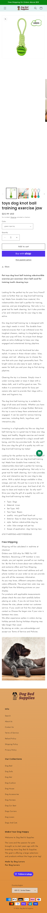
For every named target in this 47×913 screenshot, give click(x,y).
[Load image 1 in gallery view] (11, 193)
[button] (5, 8)
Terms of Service (12, 732)
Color (4, 221)
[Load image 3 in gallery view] (35, 193)
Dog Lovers (9, 817)
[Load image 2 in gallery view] (23, 193)
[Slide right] (44, 194)
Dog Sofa (9, 771)
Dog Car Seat (10, 805)
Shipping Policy (11, 744)
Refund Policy (10, 738)
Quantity (5, 232)
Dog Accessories (12, 794)
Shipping (13, 217)
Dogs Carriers (11, 811)
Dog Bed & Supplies (26, 908)
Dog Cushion (10, 783)
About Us (8, 721)
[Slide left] (3, 194)
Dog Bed (8, 765)
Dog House (9, 788)
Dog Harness (10, 800)
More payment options (23, 260)
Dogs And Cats (11, 822)
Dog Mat (8, 777)
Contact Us (9, 727)
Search (8, 715)
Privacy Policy (10, 750)
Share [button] (7, 266)
